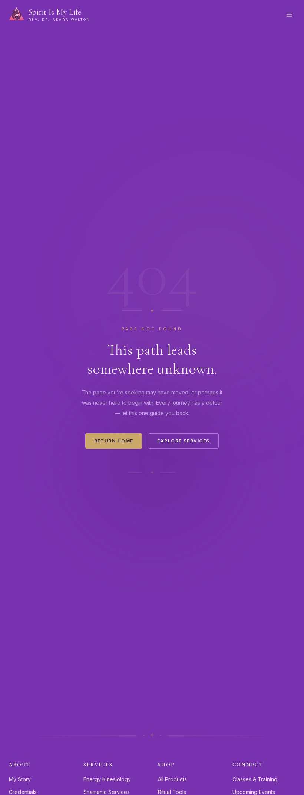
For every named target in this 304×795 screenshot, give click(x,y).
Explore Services (183, 441)
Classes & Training (254, 779)
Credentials (23, 792)
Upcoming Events (253, 792)
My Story (20, 779)
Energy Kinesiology (107, 779)
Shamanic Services (106, 792)
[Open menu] (289, 15)
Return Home (113, 441)
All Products (172, 779)
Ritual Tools (172, 792)
